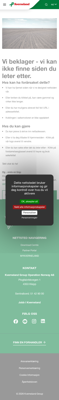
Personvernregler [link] (29, 217)
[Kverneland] (19, 4)
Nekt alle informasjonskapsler (29, 207)
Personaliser (29, 212)
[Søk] (44, 15)
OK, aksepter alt (29, 201)
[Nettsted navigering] (4, 4)
